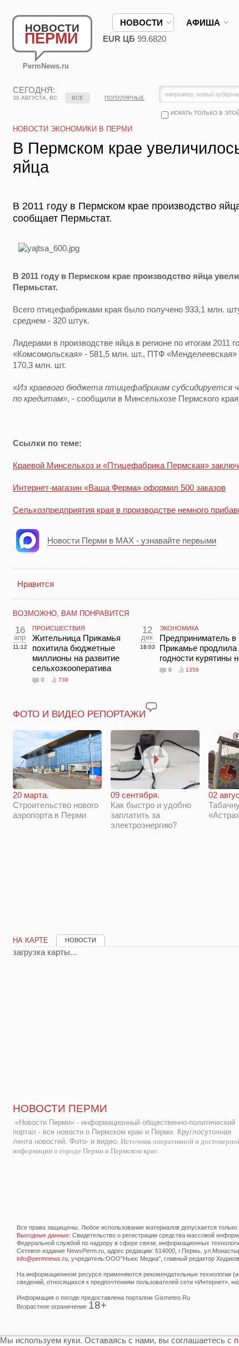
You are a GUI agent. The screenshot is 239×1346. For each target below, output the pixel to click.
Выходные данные (43, 1235)
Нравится (35, 584)
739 (63, 680)
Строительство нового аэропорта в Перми (55, 805)
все (77, 98)
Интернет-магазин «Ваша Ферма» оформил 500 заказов (119, 487)
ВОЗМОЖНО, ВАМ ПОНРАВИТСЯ (71, 613)
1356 (192, 670)
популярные (124, 98)
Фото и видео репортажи (79, 714)
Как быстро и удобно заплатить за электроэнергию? (151, 810)
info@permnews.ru (42, 1258)
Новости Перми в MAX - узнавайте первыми (131, 540)
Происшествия (58, 628)
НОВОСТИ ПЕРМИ (60, 1108)
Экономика (179, 628)
